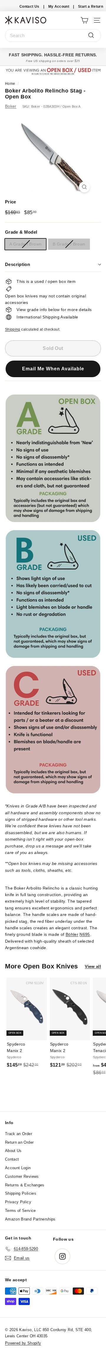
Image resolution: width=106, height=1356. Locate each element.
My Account (58, 6)
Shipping (12, 329)
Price (10, 201)
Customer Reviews (22, 1176)
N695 (85, 934)
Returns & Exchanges (24, 1185)
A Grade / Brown (25, 244)
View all (93, 966)
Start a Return (90, 6)
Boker (10, 106)
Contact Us (29, 6)
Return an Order (19, 1142)
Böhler (72, 934)
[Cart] (84, 20)
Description (17, 264)
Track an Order (18, 1134)
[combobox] (53, 35)
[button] (53, 372)
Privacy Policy (18, 1202)
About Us (13, 1150)
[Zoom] (84, 186)
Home (10, 84)
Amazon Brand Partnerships (30, 1219)
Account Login (18, 1168)
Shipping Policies (20, 1193)
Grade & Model (21, 232)
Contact (12, 1159)
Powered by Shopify (23, 1343)
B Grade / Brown (69, 244)
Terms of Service (20, 1210)
